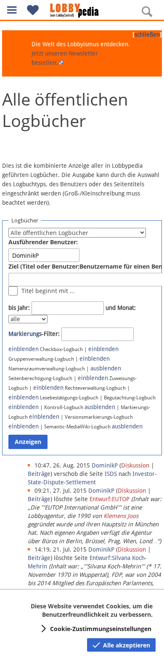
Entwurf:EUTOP (110, 499)
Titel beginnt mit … (47, 291)
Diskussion (135, 465)
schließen (147, 34)
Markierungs (25, 333)
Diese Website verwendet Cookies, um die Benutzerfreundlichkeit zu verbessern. (92, 610)
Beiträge (39, 473)
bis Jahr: (19, 307)
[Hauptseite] (82, 10)
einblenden (23, 349)
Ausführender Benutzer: (43, 242)
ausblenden (105, 368)
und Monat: (121, 307)
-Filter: (34, 333)
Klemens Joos (120, 515)
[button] (12, 10)
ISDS (111, 473)
